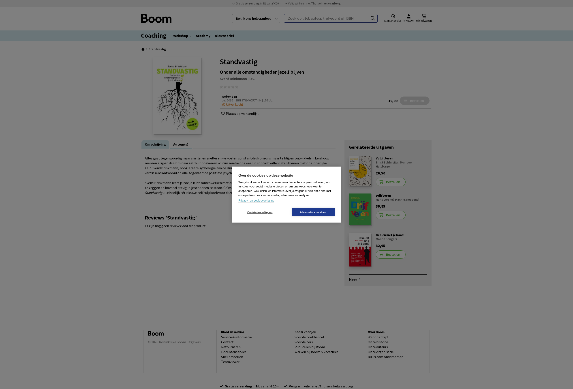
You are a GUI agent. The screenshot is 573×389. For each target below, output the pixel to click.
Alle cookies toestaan (313, 212)
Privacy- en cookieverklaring (256, 200)
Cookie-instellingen (260, 212)
